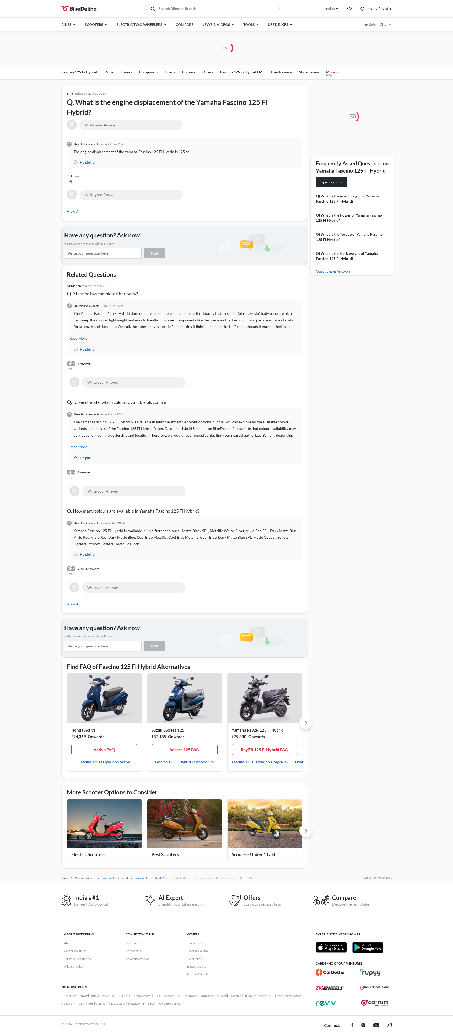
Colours (188, 72)
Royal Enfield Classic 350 (98, 996)
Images (126, 72)
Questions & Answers (333, 271)
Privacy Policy (73, 967)
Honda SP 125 (141, 996)
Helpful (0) (88, 162)
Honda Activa (83, 730)
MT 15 (123, 996)
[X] (363, 1026)
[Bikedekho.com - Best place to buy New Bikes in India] (79, 9)
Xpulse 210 (209, 996)
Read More (78, 338)
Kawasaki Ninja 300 (141, 1003)
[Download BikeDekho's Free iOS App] (331, 947)
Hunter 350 (69, 996)
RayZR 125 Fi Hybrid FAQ (264, 749)
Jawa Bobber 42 (170, 1003)
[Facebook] (352, 1026)
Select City (377, 24)
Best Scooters (165, 854)
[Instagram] (389, 1026)
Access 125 (171, 996)
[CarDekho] (330, 972)
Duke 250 (118, 1003)
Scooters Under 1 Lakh (254, 854)
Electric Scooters (88, 854)
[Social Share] (185, 182)
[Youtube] (376, 1026)
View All (74, 211)
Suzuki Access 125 (168, 730)
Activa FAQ (104, 749)
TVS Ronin (190, 996)
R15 (157, 996)
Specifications (331, 182)
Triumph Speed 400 (258, 996)
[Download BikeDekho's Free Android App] (367, 947)
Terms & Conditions (77, 959)
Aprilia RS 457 (97, 1003)
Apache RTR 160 (72, 1003)
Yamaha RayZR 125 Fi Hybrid (258, 730)
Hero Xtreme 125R (288, 996)
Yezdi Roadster (230, 996)
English (330, 8)
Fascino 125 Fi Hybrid (79, 72)
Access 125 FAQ (184, 749)
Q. (167, 104)
